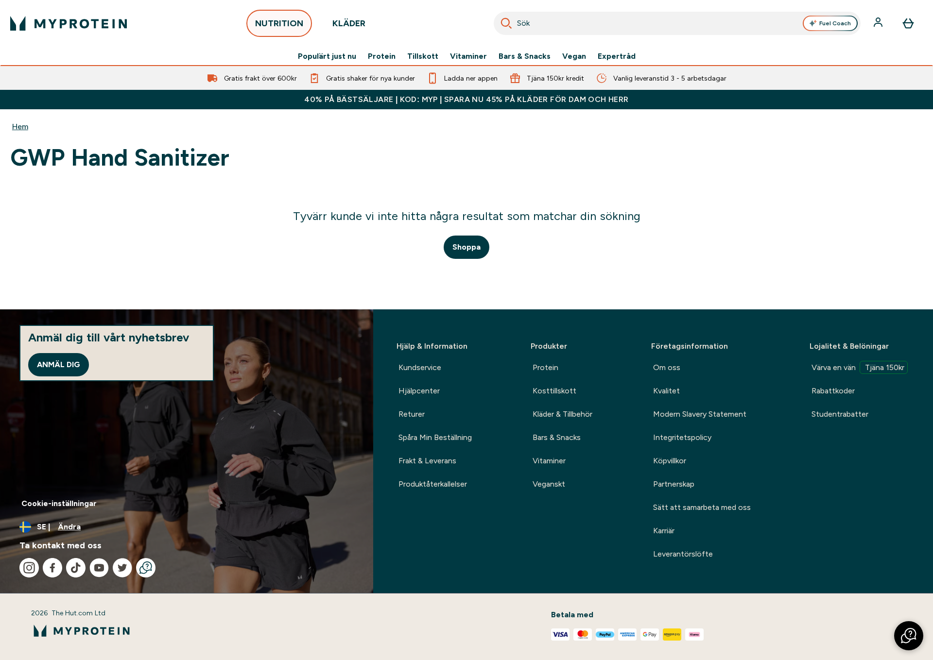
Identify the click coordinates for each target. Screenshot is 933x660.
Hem (20, 126)
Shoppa (466, 247)
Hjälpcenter (419, 391)
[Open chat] (146, 567)
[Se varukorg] (908, 23)
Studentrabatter (840, 414)
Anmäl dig (58, 364)
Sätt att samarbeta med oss (702, 507)
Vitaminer (468, 56)
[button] (908, 635)
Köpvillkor (669, 461)
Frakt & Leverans (427, 461)
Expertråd (617, 56)
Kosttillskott (554, 391)
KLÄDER (348, 23)
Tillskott (422, 56)
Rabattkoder (833, 391)
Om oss (666, 367)
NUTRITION (279, 23)
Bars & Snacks (525, 56)
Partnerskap (673, 484)
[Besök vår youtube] (99, 567)
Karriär (663, 530)
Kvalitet (666, 391)
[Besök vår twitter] (122, 567)
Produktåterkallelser (432, 484)
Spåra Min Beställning (435, 437)
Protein (382, 56)
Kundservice (419, 367)
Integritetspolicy (682, 437)
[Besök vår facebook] (52, 567)
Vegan (574, 56)
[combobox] (677, 23)
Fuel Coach (835, 23)
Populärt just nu (327, 56)
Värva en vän (858, 367)
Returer (411, 414)
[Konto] (879, 23)
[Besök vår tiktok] (76, 567)
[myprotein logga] (68, 23)
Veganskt (549, 484)
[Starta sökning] (506, 23)
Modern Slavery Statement (699, 414)
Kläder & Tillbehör (562, 414)
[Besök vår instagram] (29, 567)
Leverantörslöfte (683, 554)
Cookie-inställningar (59, 503)
